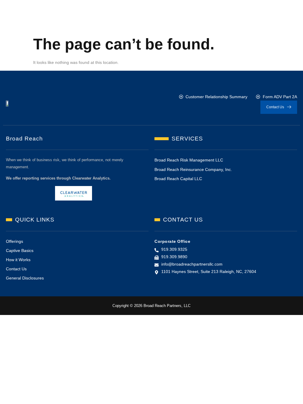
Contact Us (275, 107)
